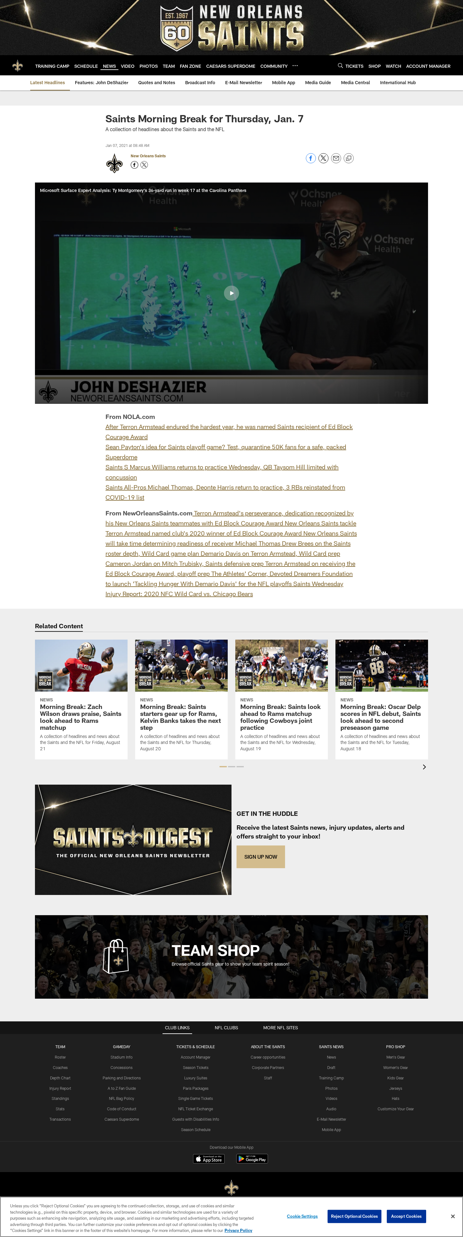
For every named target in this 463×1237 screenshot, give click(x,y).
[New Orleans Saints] (231, 1188)
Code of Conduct (121, 1108)
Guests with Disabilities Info (195, 1119)
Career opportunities (268, 1057)
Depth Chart (60, 1078)
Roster (60, 1057)
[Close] (453, 1216)
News (331, 1057)
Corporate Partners (268, 1067)
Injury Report (60, 1088)
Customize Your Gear (396, 1108)
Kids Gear (395, 1078)
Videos (331, 1098)
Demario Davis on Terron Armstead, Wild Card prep (270, 553)
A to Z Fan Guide (122, 1088)
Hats (395, 1098)
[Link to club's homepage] (17, 65)
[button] (231, 293)
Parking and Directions (122, 1078)
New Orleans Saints (148, 156)
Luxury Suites (195, 1078)
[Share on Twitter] (323, 161)
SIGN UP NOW (260, 857)
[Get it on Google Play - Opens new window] (252, 1162)
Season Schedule (195, 1129)
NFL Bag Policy (121, 1098)
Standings (60, 1098)
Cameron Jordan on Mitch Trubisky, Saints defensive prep (185, 563)
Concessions (122, 1067)
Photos (331, 1088)
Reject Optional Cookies (354, 1216)
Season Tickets (196, 1067)
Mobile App (331, 1129)
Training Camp (331, 1078)
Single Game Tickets (195, 1098)
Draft (331, 1067)
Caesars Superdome (122, 1119)
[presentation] (425, 767)
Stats (60, 1108)
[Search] (340, 65)
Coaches (60, 1067)
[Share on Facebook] (311, 161)
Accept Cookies (406, 1216)
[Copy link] (349, 158)
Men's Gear (395, 1057)
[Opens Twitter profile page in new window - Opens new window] (144, 165)
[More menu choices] (295, 65)
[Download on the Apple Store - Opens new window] (208, 1159)
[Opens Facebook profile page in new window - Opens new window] (134, 165)
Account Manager (195, 1057)
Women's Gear (395, 1067)
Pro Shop (395, 1046)
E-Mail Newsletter (331, 1119)
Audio (331, 1108)
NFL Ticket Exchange (195, 1108)
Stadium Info (122, 1057)
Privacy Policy (238, 1230)
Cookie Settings (302, 1216)
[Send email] (336, 161)
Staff (268, 1078)
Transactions (60, 1119)
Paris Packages (196, 1088)
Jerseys (395, 1088)
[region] (231, 1217)
